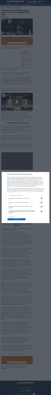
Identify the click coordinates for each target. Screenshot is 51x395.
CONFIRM (16, 219)
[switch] (41, 198)
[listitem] (25, 195)
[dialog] (25, 197)
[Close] (47, 174)
